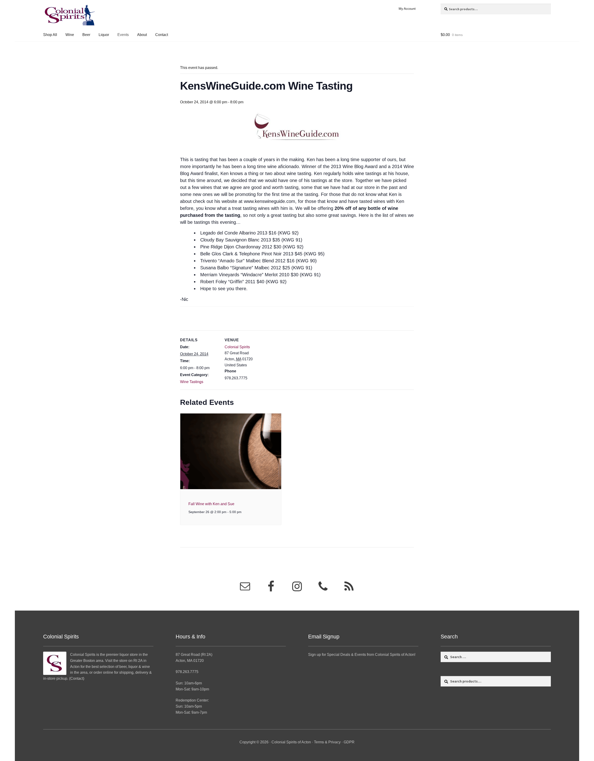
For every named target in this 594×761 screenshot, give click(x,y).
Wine (69, 35)
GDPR (349, 742)
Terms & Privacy (327, 742)
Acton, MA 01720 (190, 661)
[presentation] (230, 451)
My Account (407, 8)
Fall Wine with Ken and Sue (211, 504)
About (142, 35)
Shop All (50, 35)
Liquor (104, 35)
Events (123, 35)
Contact (161, 35)
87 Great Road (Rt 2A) (194, 655)
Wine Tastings (191, 382)
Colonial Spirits (237, 347)
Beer (86, 35)
